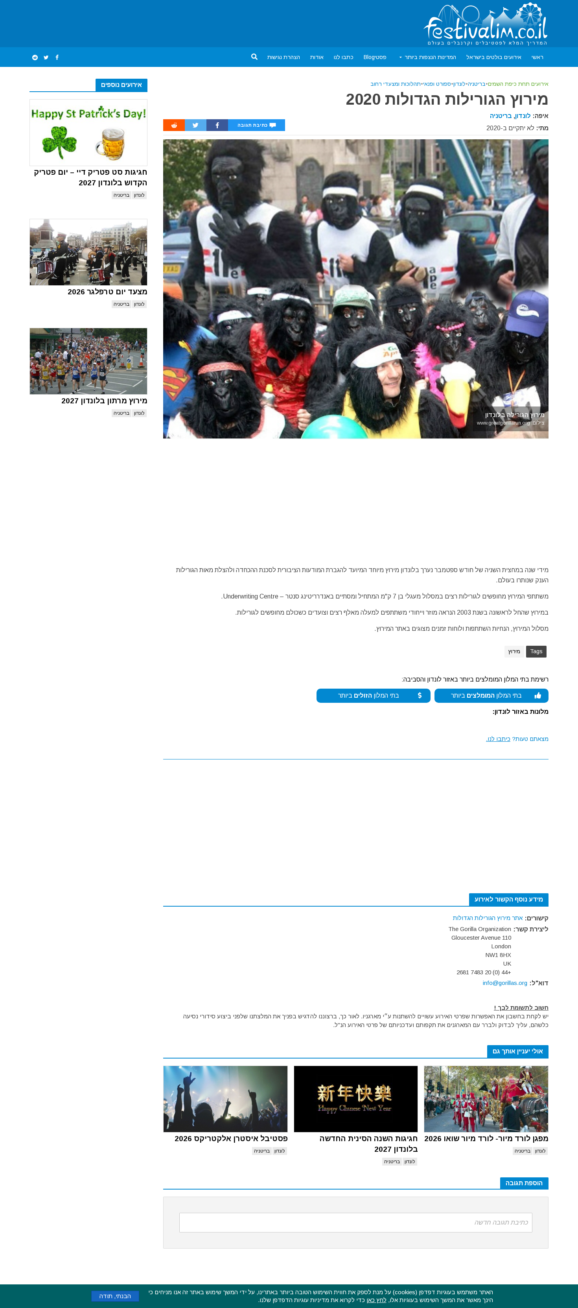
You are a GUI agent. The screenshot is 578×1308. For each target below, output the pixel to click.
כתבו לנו (343, 57)
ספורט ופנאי (437, 84)
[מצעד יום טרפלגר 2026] (88, 252)
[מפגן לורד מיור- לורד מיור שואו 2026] (486, 1099)
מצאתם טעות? (517, 738)
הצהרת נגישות (283, 57)
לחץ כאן (376, 1300)
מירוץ (514, 651)
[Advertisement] (172, 22)
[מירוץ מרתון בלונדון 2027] (88, 361)
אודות (317, 57)
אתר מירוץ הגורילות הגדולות (488, 917)
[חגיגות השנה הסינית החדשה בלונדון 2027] (356, 1099)
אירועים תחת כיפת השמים (518, 84)
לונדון (139, 195)
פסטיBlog (375, 57)
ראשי (537, 57)
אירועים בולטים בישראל (493, 57)
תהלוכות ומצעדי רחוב (395, 84)
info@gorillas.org (505, 982)
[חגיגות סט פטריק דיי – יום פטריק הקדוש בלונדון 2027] (88, 132)
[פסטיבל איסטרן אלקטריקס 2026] (225, 1099)
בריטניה (121, 195)
